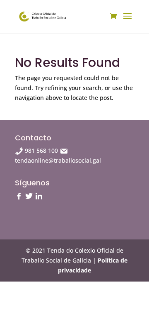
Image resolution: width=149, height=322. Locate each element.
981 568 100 (41, 150)
